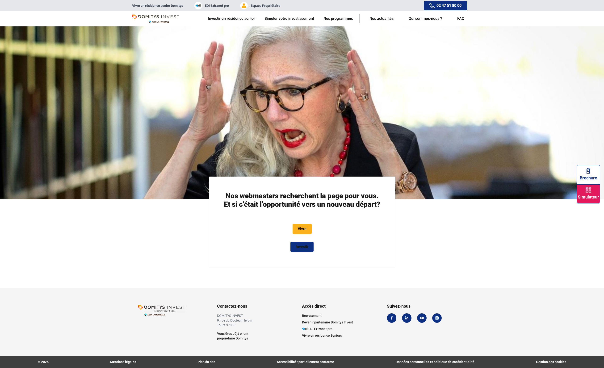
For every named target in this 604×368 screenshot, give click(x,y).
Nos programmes (338, 18)
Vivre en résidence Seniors (322, 335)
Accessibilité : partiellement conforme (305, 362)
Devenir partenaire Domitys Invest (327, 322)
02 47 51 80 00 (448, 5)
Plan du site (206, 362)
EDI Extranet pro (217, 6)
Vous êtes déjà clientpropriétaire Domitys (232, 336)
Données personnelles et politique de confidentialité (435, 362)
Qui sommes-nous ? (425, 18)
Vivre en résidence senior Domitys (157, 6)
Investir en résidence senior (231, 18)
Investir (302, 246)
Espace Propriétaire (265, 6)
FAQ (460, 18)
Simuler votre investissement (289, 18)
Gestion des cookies (551, 362)
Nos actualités (381, 18)
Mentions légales (123, 362)
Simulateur (588, 196)
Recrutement (312, 316)
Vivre (302, 229)
